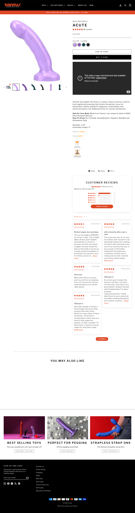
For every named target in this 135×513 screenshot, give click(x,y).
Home (75, 21)
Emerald (84, 45)
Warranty (39, 478)
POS (58, 506)
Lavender (75, 45)
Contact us (40, 466)
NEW (92, 5)
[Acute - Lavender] (15, 398)
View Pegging (67, 451)
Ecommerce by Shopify (70, 506)
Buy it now (102, 57)
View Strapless (111, 451)
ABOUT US (82, 5)
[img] (79, 224)
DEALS (71, 5)
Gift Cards (40, 482)
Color (80, 41)
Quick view (19, 387)
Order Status (41, 469)
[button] (78, 29)
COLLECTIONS (57, 5)
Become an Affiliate (43, 491)
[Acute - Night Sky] (23, 398)
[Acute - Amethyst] (18, 398)
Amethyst (79, 45)
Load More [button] (102, 339)
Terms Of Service (42, 485)
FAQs (38, 475)
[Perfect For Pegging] (67, 427)
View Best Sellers (24, 451)
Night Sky (88, 45)
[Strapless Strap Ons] (110, 427)
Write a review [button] (102, 206)
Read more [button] (108, 260)
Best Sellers (82, 21)
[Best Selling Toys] (24, 427)
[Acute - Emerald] (20, 398)
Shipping (39, 472)
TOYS (44, 5)
